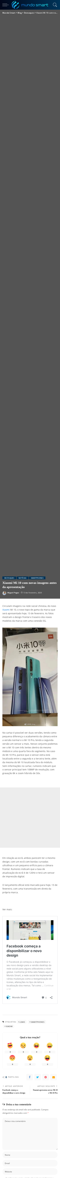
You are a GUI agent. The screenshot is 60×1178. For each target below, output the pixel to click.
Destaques (9, 578)
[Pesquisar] (54, 5)
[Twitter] (37, 1077)
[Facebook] (29, 1077)
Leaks (22, 1022)
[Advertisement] (30, 817)
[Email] (53, 1077)
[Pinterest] (45, 1077)
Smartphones (37, 578)
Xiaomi (6, 609)
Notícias (23, 578)
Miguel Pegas (13, 593)
